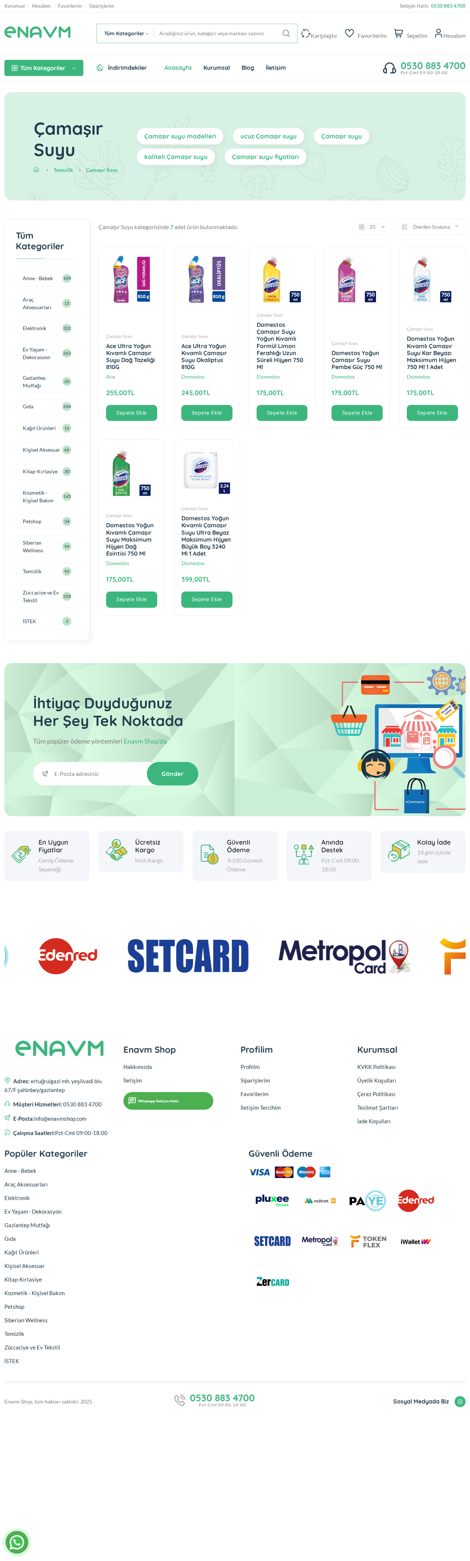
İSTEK (29, 621)
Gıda (28, 406)
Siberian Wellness (33, 546)
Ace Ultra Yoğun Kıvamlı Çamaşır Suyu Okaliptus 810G (204, 356)
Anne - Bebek (38, 278)
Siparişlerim (101, 6)
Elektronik (34, 328)
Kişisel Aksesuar (41, 450)
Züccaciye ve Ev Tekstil (41, 596)
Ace (110, 376)
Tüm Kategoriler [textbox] (124, 33)
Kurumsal (14, 6)
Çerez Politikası (376, 1094)
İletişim (276, 67)
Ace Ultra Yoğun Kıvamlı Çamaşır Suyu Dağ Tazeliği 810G (130, 356)
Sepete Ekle (131, 412)
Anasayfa (178, 67)
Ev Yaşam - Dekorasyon (36, 353)
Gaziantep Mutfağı (34, 382)
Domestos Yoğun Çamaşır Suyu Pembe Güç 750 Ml (357, 360)
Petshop (32, 521)
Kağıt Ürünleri (39, 428)
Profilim (250, 1066)
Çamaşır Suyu (102, 170)
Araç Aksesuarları (37, 303)
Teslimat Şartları (377, 1107)
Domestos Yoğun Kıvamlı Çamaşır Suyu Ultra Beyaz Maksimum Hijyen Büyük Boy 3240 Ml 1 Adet (206, 535)
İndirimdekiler (127, 67)
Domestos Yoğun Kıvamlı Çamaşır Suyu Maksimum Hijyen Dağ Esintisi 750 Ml (130, 539)
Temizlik (63, 170)
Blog (248, 67)
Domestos (193, 376)
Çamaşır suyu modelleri (180, 136)
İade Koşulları (374, 1121)
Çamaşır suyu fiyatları (265, 156)
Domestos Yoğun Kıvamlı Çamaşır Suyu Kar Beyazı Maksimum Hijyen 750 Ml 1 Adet (431, 353)
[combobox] (125, 33)
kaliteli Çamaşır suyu (175, 156)
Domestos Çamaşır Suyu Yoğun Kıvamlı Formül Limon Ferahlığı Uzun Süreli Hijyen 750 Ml (280, 346)
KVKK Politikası (376, 1066)
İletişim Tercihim (261, 1107)
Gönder (173, 773)
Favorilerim (70, 6)
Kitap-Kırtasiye (40, 471)
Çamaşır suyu (341, 136)
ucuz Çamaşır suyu (269, 136)
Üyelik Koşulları (376, 1080)
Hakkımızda (137, 1066)
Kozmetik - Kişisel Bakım (38, 496)
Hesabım (41, 6)
